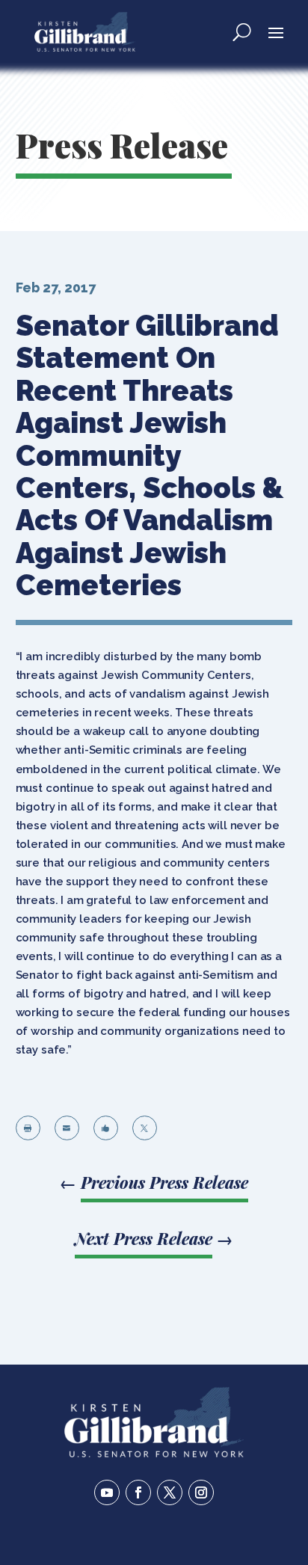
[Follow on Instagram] (201, 1492)
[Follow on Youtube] (107, 1492)
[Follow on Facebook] (138, 1492)
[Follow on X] (169, 1492)
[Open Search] (241, 31)
